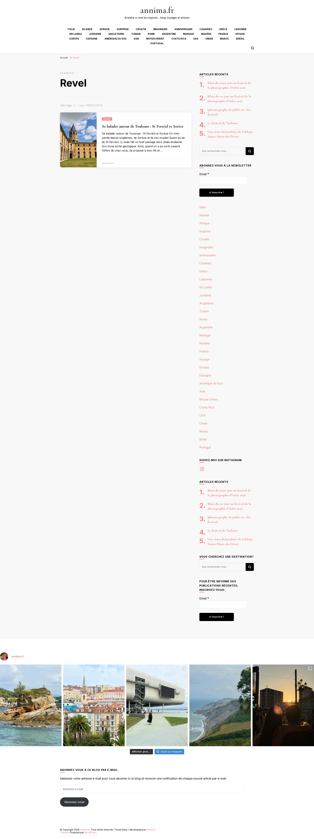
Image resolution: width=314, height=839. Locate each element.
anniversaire (183, 29)
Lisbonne (240, 29)
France (223, 34)
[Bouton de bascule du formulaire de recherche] (252, 48)
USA (195, 38)
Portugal (157, 43)
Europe (74, 38)
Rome (151, 34)
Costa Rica (178, 38)
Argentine (169, 34)
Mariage (188, 34)
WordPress (90, 832)
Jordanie (95, 34)
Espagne (91, 38)
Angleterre (116, 34)
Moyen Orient (155, 38)
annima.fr (157, 10)
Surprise (123, 29)
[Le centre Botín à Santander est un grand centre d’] (157, 705)
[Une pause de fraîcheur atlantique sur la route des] (220, 705)
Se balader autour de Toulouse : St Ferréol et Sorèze (142, 126)
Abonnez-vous (74, 802)
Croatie (141, 29)
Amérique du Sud (116, 38)
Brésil (240, 38)
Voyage (240, 34)
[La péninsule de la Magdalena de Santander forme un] (30, 705)
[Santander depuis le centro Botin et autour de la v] (94, 705)
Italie (71, 29)
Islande (87, 29)
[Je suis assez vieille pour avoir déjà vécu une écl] (283, 705)
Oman (209, 38)
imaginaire (160, 29)
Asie (136, 38)
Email (204, 174)
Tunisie (136, 34)
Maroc (224, 38)
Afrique (104, 29)
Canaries (206, 29)
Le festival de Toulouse (223, 123)
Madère (206, 34)
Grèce (223, 29)
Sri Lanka (75, 34)
